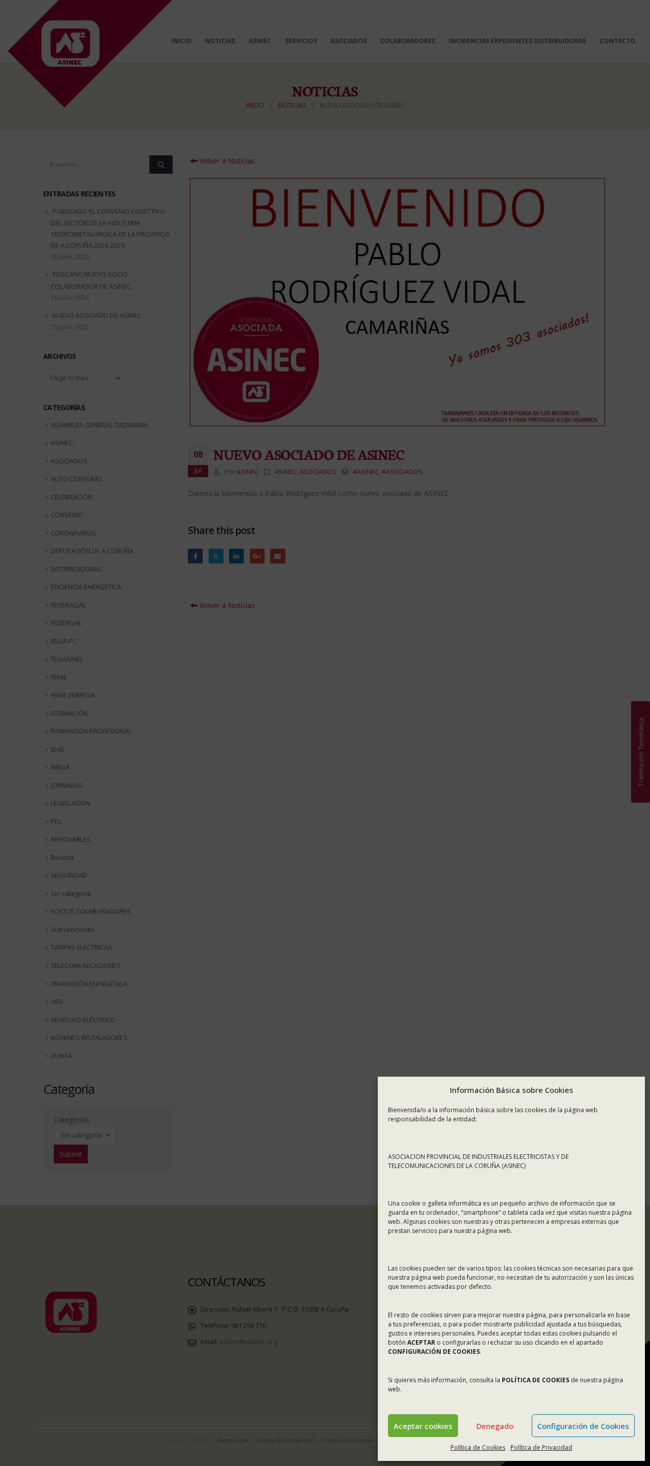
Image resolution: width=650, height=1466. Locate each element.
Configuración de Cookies (583, 1426)
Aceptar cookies (423, 1426)
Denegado (494, 1426)
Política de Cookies (477, 1447)
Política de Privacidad (541, 1447)
